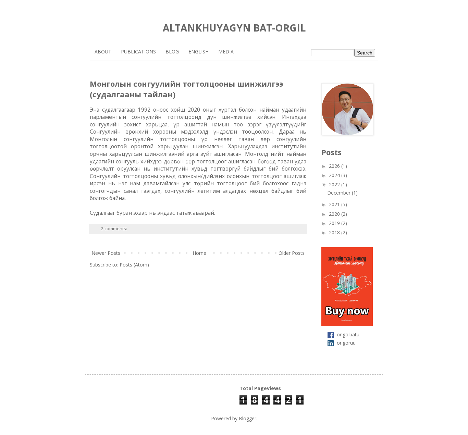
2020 (335, 214)
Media (226, 51)
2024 (335, 175)
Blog (172, 51)
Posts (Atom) (134, 264)
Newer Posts (105, 253)
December (339, 192)
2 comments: (114, 229)
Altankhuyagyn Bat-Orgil (234, 27)
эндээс (166, 212)
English (198, 51)
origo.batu (348, 334)
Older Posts (292, 253)
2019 (335, 223)
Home (199, 253)
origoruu (346, 342)
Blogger (247, 418)
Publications (138, 51)
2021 (335, 204)
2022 (335, 184)
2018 (335, 232)
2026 (335, 166)
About (103, 51)
